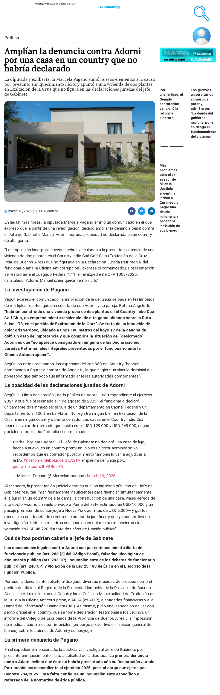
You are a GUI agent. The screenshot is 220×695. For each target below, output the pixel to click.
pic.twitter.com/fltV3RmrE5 (38, 466)
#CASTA (72, 460)
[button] (132, 211)
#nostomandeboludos (43, 460)
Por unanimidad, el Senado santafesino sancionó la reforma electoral (171, 104)
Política (11, 37)
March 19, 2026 (101, 475)
